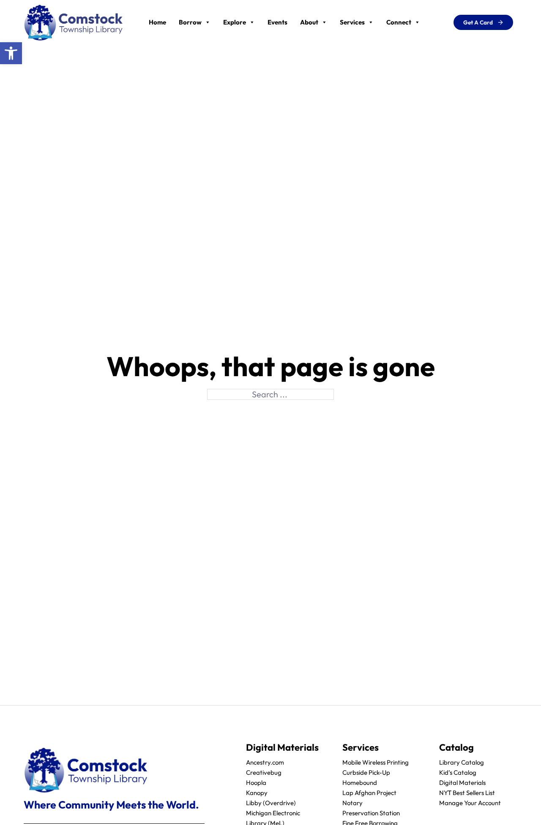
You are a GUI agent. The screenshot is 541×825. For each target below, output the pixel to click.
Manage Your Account (470, 803)
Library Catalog (461, 762)
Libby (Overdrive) (271, 803)
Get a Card (478, 22)
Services (352, 22)
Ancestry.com (265, 762)
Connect (398, 22)
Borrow (190, 22)
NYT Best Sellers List (467, 793)
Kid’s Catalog (457, 772)
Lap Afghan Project (369, 793)
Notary (352, 803)
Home (157, 22)
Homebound (359, 783)
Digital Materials (462, 783)
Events (277, 22)
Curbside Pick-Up (366, 772)
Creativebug (263, 772)
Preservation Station (371, 813)
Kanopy (257, 793)
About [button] (309, 22)
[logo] (73, 21)
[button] (11, 53)
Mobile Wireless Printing (375, 762)
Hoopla (256, 783)
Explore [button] (234, 22)
